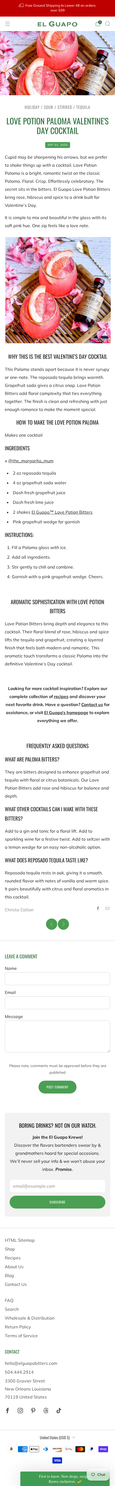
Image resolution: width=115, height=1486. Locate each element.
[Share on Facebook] (98, 908)
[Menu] (7, 23)
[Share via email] (107, 908)
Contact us (92, 704)
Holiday (32, 107)
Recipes (13, 1257)
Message (14, 1016)
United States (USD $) (55, 1437)
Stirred (64, 107)
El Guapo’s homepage (66, 712)
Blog (9, 1275)
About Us (14, 1266)
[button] (65, 1479)
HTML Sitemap (20, 1240)
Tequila (83, 107)
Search (12, 1309)
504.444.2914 (19, 1372)
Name (11, 968)
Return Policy (18, 1326)
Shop (10, 1249)
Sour (48, 107)
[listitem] (57, 8)
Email (10, 992)
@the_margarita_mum (30, 460)
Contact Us (16, 1284)
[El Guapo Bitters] (57, 23)
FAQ (9, 1300)
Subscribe (57, 1202)
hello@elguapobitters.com (31, 1363)
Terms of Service (21, 1335)
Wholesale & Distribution (30, 1318)
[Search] (107, 23)
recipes (61, 696)
